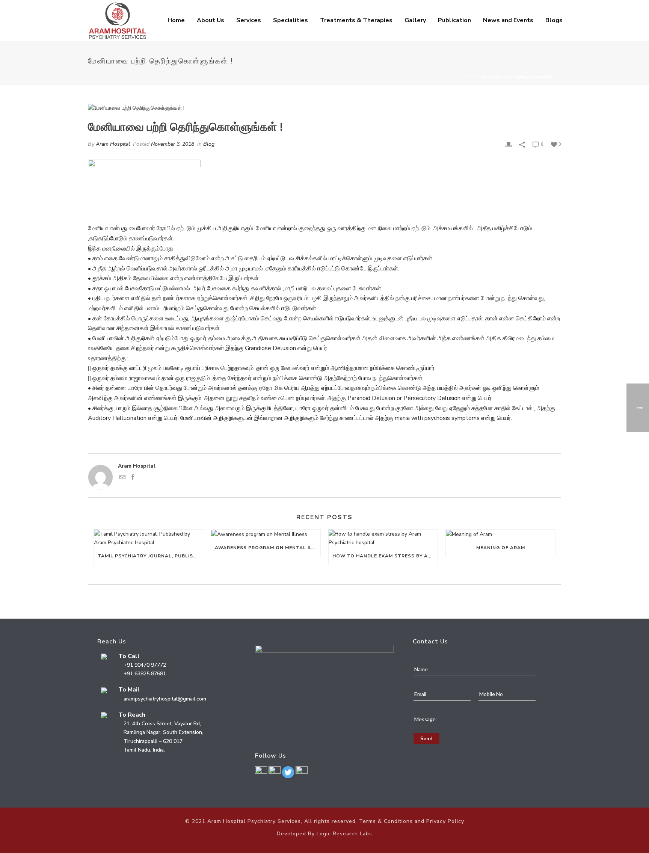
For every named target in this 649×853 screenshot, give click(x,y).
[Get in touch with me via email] (122, 478)
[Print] (509, 144)
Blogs (554, 20)
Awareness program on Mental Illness (267, 548)
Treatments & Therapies (356, 20)
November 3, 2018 (172, 144)
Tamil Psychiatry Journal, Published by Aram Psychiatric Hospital (150, 556)
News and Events (508, 20)
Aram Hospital (113, 144)
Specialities (290, 20)
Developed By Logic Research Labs (324, 833)
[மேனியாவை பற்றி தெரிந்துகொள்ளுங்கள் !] (324, 107)
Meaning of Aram (500, 548)
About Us (210, 20)
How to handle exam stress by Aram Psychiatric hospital (385, 556)
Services (248, 20)
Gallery (415, 20)
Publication (454, 20)
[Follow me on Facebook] (133, 478)
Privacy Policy (445, 821)
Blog (208, 144)
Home (176, 20)
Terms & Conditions (386, 821)
